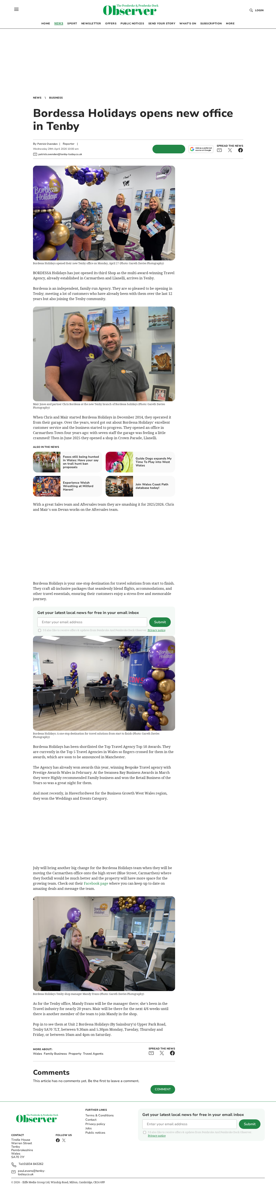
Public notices (95, 1133)
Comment (163, 1089)
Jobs (88, 1128)
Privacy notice (156, 630)
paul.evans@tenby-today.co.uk (31, 1172)
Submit (160, 622)
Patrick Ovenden (47, 144)
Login (259, 10)
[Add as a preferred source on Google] (201, 149)
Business (56, 97)
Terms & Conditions (99, 1115)
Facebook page (96, 883)
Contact (90, 1120)
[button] (16, 9)
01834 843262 (33, 1164)
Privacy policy (95, 1124)
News (37, 97)
